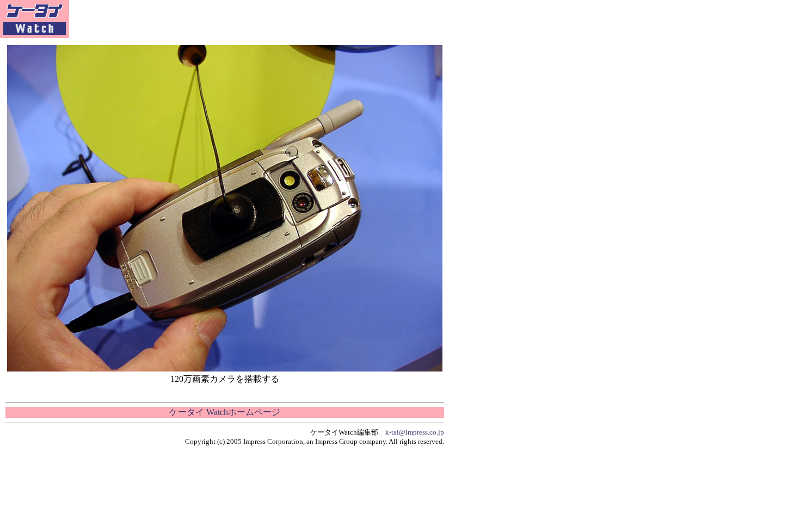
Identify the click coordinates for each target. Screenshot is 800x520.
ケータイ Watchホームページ (224, 412)
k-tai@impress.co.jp (414, 432)
